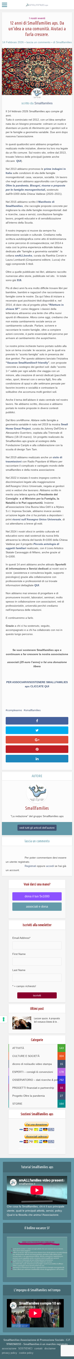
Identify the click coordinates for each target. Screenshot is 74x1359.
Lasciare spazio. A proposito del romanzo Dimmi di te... (47, 1020)
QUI (18, 160)
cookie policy (26, 1352)
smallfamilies (33, 710)
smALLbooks (23, 255)
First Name (19, 953)
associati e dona (37, 906)
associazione (9, 1348)
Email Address (21, 937)
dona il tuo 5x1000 (37, 896)
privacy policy (9, 1352)
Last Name (18, 970)
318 (19, 280)
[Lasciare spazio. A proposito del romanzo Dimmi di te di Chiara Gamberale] (23, 1023)
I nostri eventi (37, 18)
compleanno (14, 710)
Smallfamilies (64, 42)
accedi (50, 865)
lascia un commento (38, 42)
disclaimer (50, 1348)
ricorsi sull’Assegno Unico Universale (36, 519)
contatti (38, 1348)
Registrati (30, 865)
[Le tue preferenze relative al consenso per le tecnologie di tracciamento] (3, 1019)
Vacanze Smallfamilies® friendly (27, 362)
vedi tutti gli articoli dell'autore (37, 827)
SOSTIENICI (25, 1348)
